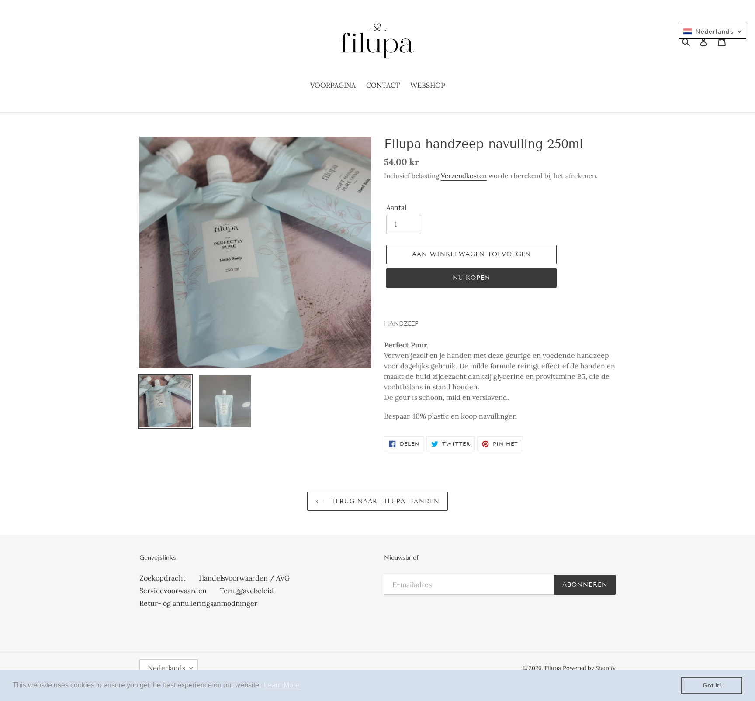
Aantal (396, 207)
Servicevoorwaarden (173, 590)
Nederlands (166, 667)
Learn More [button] (281, 685)
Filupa (552, 668)
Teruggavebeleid (247, 590)
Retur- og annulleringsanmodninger (198, 603)
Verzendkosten (464, 176)
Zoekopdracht (162, 578)
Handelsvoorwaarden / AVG (244, 578)
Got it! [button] (712, 685)
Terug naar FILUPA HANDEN (384, 501)
